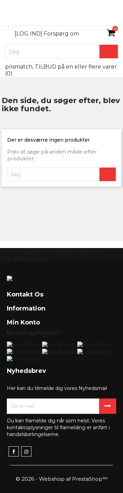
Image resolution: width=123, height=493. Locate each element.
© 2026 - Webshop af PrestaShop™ (62, 479)
